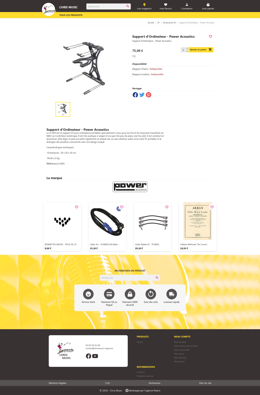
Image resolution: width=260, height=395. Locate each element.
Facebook (88, 356)
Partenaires (154, 382)
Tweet (142, 95)
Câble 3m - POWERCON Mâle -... (105, 244)
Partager (135, 95)
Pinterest (148, 95)
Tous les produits (70, 15)
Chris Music (68, 7)
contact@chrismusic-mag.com (99, 348)
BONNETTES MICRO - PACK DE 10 (60, 244)
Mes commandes (182, 349)
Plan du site (205, 382)
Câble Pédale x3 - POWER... (147, 244)
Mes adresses (180, 357)
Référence (51, 163)
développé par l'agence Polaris (142, 390)
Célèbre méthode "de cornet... (194, 244)
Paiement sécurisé (145, 376)
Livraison (141, 372)
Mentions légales (57, 382)
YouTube (95, 356)
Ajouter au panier (201, 50)
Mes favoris (179, 361)
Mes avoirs (179, 353)
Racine (140, 341)
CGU (107, 382)
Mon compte (180, 341)
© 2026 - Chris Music (111, 390)
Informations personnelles (186, 345)
